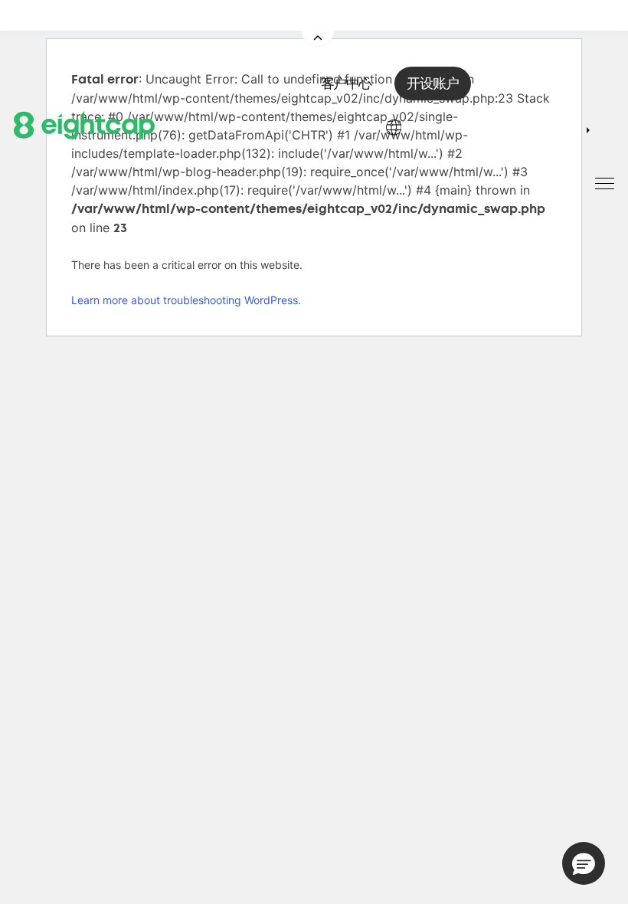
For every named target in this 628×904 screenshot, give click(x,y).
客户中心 (346, 83)
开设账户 (433, 83)
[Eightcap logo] (84, 124)
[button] (583, 863)
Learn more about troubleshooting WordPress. (186, 299)
